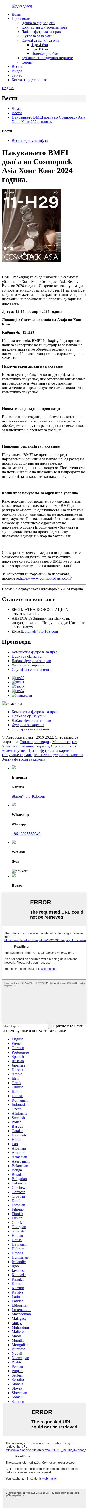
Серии (27, 62)
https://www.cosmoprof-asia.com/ (46, 578)
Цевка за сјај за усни (38, 23)
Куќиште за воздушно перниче (47, 58)
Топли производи (34, 742)
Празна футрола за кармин (49, 750)
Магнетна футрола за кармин (58, 755)
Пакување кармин (17, 755)
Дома (16, 14)
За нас (17, 75)
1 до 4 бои (39, 45)
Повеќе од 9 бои (44, 53)
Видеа (17, 71)
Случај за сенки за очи (40, 40)
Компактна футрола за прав (44, 27)
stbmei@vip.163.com (41, 631)
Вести (17, 67)
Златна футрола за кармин (23, 759)
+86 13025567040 (26, 834)
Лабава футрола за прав (41, 32)
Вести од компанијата (30, 140)
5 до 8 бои (39, 49)
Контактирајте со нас (29, 80)
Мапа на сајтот (64, 742)
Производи (21, 18)
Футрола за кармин (38, 36)
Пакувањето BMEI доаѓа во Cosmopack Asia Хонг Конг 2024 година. (48, 119)
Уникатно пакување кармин (25, 746)
